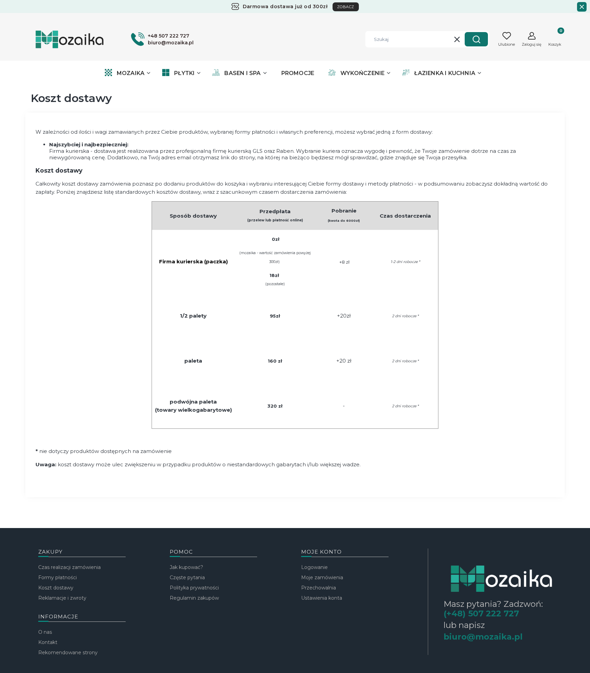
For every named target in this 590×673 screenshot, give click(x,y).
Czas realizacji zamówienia (69, 567)
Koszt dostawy (55, 588)
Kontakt (47, 642)
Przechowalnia (318, 588)
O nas (45, 632)
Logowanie (314, 567)
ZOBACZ (345, 6)
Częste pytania (187, 577)
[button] (476, 39)
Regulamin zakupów (194, 598)
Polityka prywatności (194, 588)
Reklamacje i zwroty (62, 598)
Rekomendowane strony (68, 652)
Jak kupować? (186, 567)
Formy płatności (57, 577)
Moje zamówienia (322, 577)
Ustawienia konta (321, 598)
